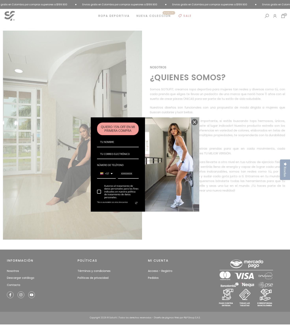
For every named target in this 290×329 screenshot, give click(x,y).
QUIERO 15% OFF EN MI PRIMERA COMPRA (118, 129)
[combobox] (106, 174)
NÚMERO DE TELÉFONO (110, 165)
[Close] (194, 122)
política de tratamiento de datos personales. (120, 194)
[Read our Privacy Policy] (136, 203)
